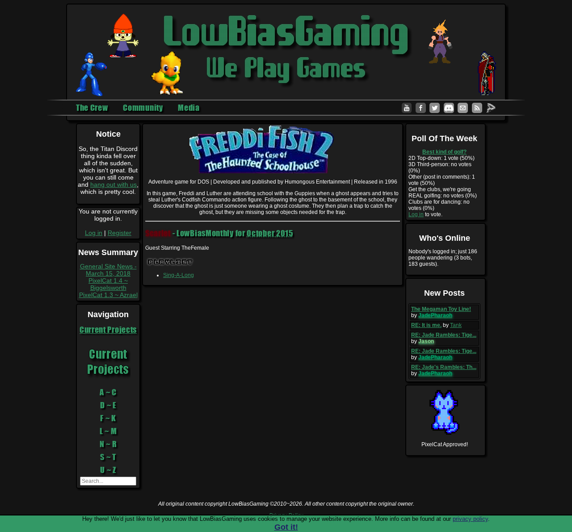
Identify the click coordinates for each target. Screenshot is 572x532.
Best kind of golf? (444, 152)
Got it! (286, 527)
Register (119, 232)
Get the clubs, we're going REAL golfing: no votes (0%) (442, 192)
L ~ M (108, 431)
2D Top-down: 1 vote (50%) (441, 158)
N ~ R (108, 444)
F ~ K (108, 418)
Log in (93, 232)
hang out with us (113, 184)
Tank (456, 325)
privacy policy (470, 518)
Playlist (170, 262)
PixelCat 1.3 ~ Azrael (108, 294)
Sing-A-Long (178, 275)
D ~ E (108, 405)
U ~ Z (108, 470)
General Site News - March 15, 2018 (108, 270)
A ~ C (108, 392)
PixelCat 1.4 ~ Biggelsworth (108, 284)
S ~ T (108, 457)
